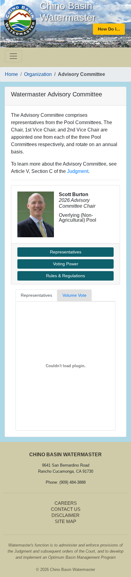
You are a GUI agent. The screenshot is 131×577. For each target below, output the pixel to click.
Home (11, 74)
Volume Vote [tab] (74, 295)
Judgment (77, 171)
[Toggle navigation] (13, 56)
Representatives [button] (65, 251)
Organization (38, 74)
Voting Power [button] (65, 263)
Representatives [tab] (36, 295)
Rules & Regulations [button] (65, 275)
